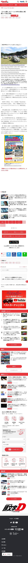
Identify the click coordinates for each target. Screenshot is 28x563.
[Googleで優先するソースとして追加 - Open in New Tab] (14, 242)
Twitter (11, 522)
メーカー (4, 436)
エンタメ (12, 8)
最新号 (14, 366)
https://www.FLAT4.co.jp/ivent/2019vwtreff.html (13, 65)
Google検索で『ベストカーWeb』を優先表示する (14, 245)
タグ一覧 (3, 548)
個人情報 (3, 541)
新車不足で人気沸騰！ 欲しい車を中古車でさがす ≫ (14, 236)
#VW (10, 17)
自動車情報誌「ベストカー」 (4, 2)
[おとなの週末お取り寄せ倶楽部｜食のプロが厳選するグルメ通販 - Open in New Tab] (9, 529)
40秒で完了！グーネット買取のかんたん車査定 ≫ (14, 232)
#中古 (3, 17)
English (11, 518)
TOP (2, 8)
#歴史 (6, 17)
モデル (3, 442)
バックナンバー (14, 370)
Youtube (16, 522)
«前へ (2, 222)
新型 (16, 5)
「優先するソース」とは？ (14, 247)
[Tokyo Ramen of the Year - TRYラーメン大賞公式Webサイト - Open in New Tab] (14, 534)
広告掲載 (3, 551)
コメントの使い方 (23, 266)
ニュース (7, 8)
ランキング (4, 5)
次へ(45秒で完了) (14, 449)
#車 (13, 17)
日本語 (16, 518)
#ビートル (18, 17)
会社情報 (3, 538)
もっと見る (14, 344)
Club (22, 1)
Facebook (13, 522)
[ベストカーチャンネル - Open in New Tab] (14, 299)
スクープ (11, 5)
